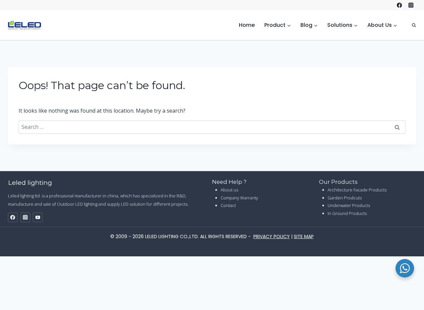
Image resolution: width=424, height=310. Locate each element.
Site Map (304, 236)
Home (247, 25)
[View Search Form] (410, 25)
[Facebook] (399, 5)
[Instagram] (411, 5)
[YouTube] (37, 217)
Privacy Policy (271, 236)
